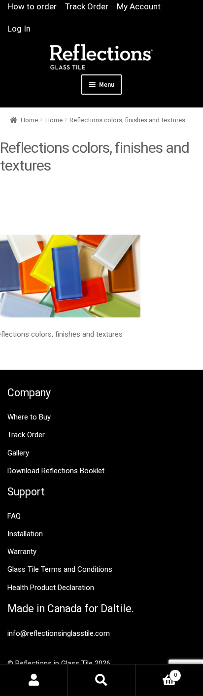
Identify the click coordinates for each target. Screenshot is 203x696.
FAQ (14, 516)
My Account (139, 6)
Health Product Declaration (50, 587)
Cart (156, 672)
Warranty (21, 551)
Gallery (18, 453)
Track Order (86, 6)
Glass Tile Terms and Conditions (59, 569)
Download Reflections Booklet (55, 470)
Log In (19, 29)
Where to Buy (29, 417)
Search (101, 680)
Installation (25, 533)
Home (29, 120)
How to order (32, 6)
